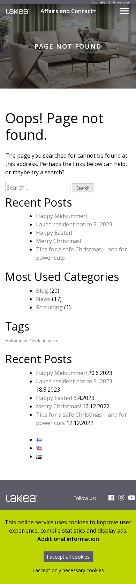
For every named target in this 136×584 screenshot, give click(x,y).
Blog (42, 290)
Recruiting (49, 307)
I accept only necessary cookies (68, 570)
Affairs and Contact (66, 11)
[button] (94, 11)
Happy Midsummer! (61, 216)
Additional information (68, 539)
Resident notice (43, 340)
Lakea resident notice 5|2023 (74, 224)
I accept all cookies (68, 556)
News (43, 299)
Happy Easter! (54, 232)
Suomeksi (99, 2)
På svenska (120, 2)
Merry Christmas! (58, 241)
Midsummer (16, 340)
